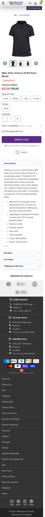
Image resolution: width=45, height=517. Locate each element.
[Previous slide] (5, 63)
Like (24, 504)
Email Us (17, 307)
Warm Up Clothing (10, 482)
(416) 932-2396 (19, 322)
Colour (5, 104)
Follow (31, 504)
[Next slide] (36, 63)
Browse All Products (11, 419)
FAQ (4, 390)
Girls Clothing (24, 15)
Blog (12, 504)
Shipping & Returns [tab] (13, 266)
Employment (7, 402)
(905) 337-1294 (19, 343)
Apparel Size (8, 94)
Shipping (6, 396)
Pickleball (6, 488)
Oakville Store (19, 338)
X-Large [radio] (36, 99)
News (18, 504)
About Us (6, 379)
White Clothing (8, 476)
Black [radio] (6, 109)
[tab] (13, 63)
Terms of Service (9, 413)
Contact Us (7, 384)
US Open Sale (35, 8)
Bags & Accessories (10, 453)
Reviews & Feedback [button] (10, 85)
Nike (15, 15)
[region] (22, 39)
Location (16, 329)
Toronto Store (19, 317)
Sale (4, 465)
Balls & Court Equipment (12, 459)
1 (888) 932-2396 (20, 304)
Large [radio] (26, 99)
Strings (5, 448)
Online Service (20, 299)
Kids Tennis (7, 471)
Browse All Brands (10, 425)
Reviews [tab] (8, 253)
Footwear (6, 442)
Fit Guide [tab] (8, 259)
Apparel (5, 436)
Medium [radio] (16, 99)
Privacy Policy (8, 407)
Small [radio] (6, 99)
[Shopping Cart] (40, 4)
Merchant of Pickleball (22, 515)
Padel (4, 493)
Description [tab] (10, 163)
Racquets (6, 430)
